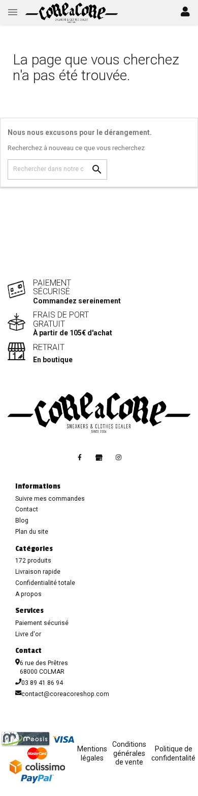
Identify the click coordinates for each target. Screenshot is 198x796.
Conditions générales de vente (129, 753)
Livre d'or (28, 634)
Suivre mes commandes (50, 498)
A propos (28, 594)
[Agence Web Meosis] (26, 739)
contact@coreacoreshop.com (65, 694)
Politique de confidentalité (173, 753)
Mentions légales (92, 753)
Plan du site (31, 531)
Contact (26, 509)
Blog (21, 520)
